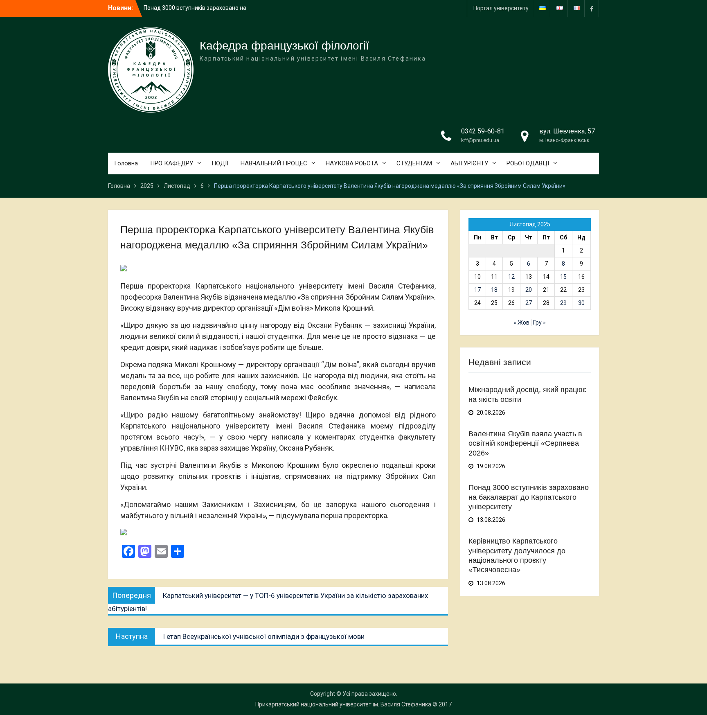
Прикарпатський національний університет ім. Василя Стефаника (343, 704)
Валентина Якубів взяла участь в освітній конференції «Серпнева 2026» (525, 443)
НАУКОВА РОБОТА (352, 163)
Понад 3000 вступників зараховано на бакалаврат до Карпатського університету (528, 497)
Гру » (539, 322)
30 (581, 303)
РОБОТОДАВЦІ (528, 163)
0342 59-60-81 (482, 131)
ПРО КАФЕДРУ (171, 163)
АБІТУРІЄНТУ (469, 163)
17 (477, 289)
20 (528, 289)
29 (563, 303)
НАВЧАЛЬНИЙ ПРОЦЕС (274, 163)
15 (563, 276)
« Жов (521, 322)
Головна (126, 163)
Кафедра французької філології (284, 45)
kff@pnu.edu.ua (480, 140)
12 (511, 276)
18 (494, 289)
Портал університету (501, 8)
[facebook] (592, 8)
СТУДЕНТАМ (414, 163)
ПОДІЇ (220, 163)
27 (528, 303)
